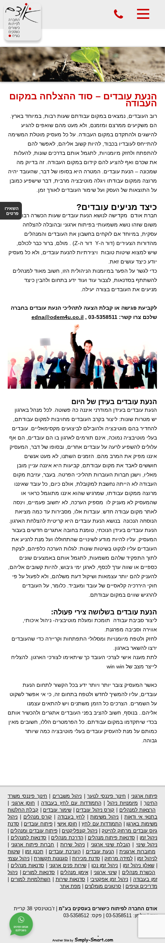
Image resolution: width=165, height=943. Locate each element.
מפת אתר (70, 886)
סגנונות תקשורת (51, 858)
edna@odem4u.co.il (57, 317)
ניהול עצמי (19, 858)
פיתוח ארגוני (144, 796)
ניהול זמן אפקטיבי (109, 879)
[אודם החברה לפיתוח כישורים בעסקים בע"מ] (22, 36)
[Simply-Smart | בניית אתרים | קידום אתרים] (82, 939)
